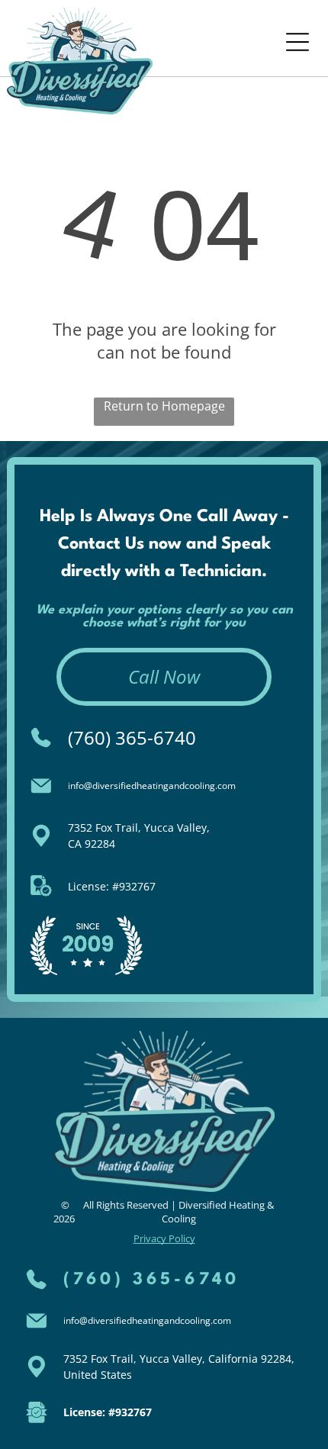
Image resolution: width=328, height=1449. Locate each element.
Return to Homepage (164, 406)
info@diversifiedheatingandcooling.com (152, 785)
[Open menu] (297, 42)
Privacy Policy (164, 1238)
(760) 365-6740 (132, 737)
